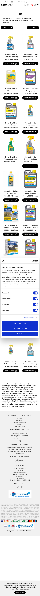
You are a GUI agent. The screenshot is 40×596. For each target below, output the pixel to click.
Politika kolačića (19, 453)
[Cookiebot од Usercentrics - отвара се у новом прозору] (30, 261)
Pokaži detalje (29, 318)
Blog (19, 441)
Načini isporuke (19, 462)
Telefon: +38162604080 (20, 474)
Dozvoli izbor (20, 328)
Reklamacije (19, 437)
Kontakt (19, 424)
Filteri (6, 27)
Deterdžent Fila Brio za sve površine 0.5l (30, 56)
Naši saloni (19, 421)
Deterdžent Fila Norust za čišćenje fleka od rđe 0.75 (11, 226)
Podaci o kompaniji (19, 426)
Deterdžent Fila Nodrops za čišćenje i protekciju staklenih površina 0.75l (30, 363)
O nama (19, 419)
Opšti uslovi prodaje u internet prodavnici (19, 447)
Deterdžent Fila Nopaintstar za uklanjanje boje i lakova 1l (30, 192)
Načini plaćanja (19, 460)
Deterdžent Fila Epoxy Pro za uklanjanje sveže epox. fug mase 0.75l (30, 124)
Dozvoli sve (20, 323)
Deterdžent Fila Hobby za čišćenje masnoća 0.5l (30, 158)
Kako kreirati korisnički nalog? (20, 435)
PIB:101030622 (20, 476)
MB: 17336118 (20, 478)
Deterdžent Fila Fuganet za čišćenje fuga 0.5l (11, 158)
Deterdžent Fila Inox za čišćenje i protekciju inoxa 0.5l (11, 192)
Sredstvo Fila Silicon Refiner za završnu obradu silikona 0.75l (11, 363)
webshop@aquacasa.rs (20, 472)
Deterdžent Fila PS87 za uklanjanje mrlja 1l (30, 226)
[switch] (35, 298)
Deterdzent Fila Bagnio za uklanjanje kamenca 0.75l (11, 56)
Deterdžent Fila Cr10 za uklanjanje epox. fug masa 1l (30, 90)
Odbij (20, 334)
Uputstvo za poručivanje (19, 433)
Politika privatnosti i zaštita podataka (19, 451)
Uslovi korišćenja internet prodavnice (19, 449)
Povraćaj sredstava (19, 439)
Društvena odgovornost (19, 422)
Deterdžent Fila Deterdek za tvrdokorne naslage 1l (11, 124)
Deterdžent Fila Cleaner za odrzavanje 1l (11, 90)
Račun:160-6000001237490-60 (20, 480)
